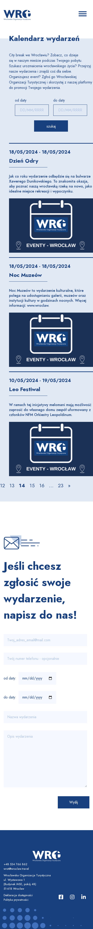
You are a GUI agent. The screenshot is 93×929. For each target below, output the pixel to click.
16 (41, 485)
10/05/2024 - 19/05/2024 (40, 380)
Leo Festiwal (24, 389)
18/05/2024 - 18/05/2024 (39, 152)
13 (11, 485)
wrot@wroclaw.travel (16, 869)
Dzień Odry (23, 161)
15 (32, 485)
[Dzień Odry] (51, 225)
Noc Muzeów (25, 275)
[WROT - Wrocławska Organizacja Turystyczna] (17, 15)
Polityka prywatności (16, 900)
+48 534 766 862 (15, 864)
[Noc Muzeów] (51, 340)
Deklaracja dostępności (18, 895)
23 (60, 485)
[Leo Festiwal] (51, 449)
